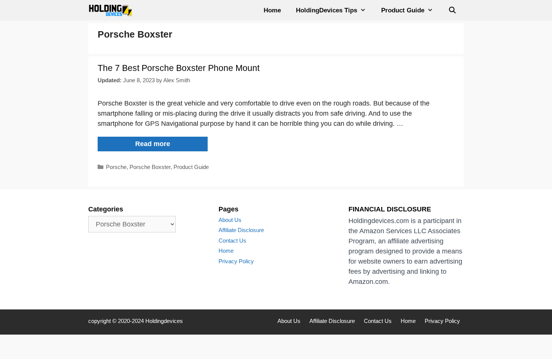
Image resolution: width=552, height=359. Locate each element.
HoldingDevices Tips (326, 10)
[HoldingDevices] (112, 10)
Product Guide (402, 10)
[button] (365, 10)
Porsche (116, 167)
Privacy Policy (236, 261)
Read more (165, 145)
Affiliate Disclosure (241, 230)
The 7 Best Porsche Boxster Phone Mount (178, 68)
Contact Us (232, 240)
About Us (230, 220)
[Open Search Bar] (452, 10)
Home (272, 10)
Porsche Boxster (150, 167)
